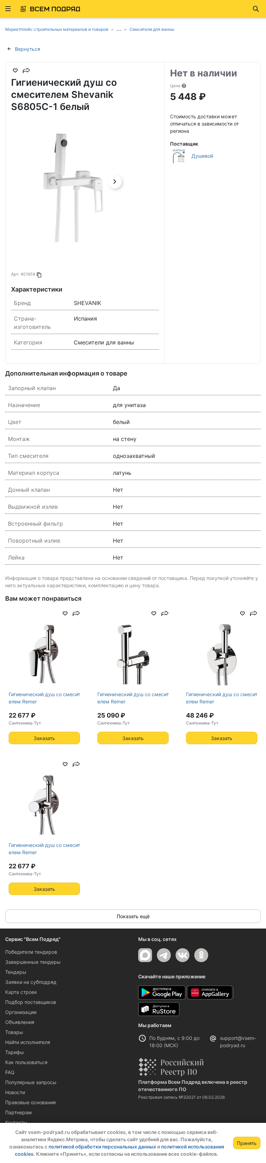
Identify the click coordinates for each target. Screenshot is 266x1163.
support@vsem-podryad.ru (238, 1041)
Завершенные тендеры (33, 962)
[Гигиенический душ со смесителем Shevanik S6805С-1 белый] (72, 181)
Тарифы (14, 1052)
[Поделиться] (26, 70)
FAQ (10, 1072)
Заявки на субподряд (30, 982)
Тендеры (15, 972)
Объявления (19, 1022)
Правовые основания (30, 1102)
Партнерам (18, 1112)
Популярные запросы (30, 1082)
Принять (247, 1143)
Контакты (16, 1122)
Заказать (44, 738)
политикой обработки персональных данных (102, 1147)
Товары (14, 1032)
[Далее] (115, 181)
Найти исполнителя (27, 1042)
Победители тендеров (31, 952)
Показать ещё (133, 916)
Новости (15, 1092)
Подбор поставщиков (30, 1002)
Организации (20, 1012)
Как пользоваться (26, 1062)
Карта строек (21, 992)
